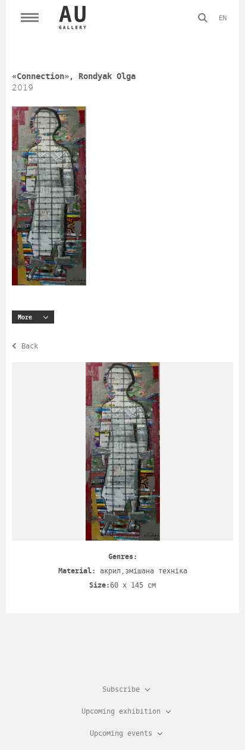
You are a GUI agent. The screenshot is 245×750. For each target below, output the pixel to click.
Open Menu (30, 18)
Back (29, 346)
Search (203, 18)
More (25, 317)
